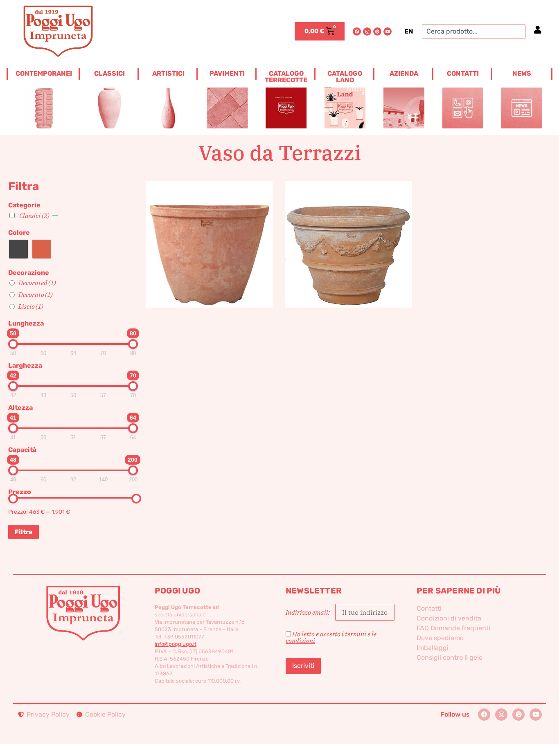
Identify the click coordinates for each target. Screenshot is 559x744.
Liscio (30, 306)
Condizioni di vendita (449, 618)
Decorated (37, 283)
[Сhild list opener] (55, 215)
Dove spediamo (440, 638)
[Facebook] (357, 31)
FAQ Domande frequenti (453, 628)
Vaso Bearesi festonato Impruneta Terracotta (348, 230)
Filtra (23, 532)
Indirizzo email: (308, 612)
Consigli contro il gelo (449, 657)
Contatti (429, 608)
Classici (34, 215)
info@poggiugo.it (175, 644)
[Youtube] (387, 31)
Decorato (35, 294)
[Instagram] (367, 31)
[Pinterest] (377, 31)
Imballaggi (433, 648)
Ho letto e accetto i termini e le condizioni (331, 637)
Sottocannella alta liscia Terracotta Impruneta (209, 230)
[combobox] (473, 31)
